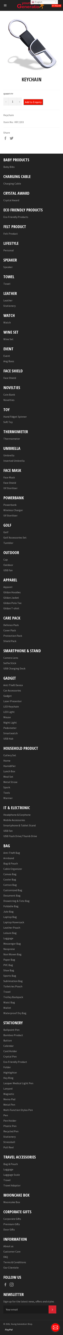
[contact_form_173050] (55, 1327)
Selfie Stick (9, 663)
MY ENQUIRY (56, 6)
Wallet (7, 1007)
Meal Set (8, 776)
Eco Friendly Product (15, 1061)
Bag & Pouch (10, 863)
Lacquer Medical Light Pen (18, 1083)
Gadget (7, 695)
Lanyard (7, 1088)
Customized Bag (12, 890)
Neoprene (9, 949)
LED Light (9, 712)
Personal (8, 250)
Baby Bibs (9, 166)
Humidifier (9, 766)
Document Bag (11, 895)
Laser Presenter (12, 701)
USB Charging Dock (14, 668)
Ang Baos (8, 361)
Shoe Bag (8, 970)
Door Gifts (9, 1229)
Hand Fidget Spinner (15, 416)
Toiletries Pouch (12, 986)
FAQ (5, 1257)
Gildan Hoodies (12, 592)
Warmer (8, 798)
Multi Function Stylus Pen (18, 1110)
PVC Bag (8, 965)
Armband (8, 858)
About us (8, 1246)
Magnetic (8, 1094)
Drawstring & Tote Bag (16, 901)
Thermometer (11, 438)
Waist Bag (9, 1002)
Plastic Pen (9, 1126)
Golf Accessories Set (15, 537)
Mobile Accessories (14, 820)
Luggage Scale (11, 1174)
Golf (5, 532)
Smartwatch (10, 733)
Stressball (9, 1142)
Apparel (7, 587)
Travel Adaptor (11, 1185)
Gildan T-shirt (11, 608)
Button (7, 1040)
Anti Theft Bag (11, 852)
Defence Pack (11, 625)
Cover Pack (9, 630)
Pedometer (9, 728)
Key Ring (8, 1078)
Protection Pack (12, 635)
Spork (6, 787)
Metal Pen (9, 1104)
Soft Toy (8, 422)
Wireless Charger (13, 510)
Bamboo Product (13, 1035)
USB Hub (8, 738)
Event (6, 356)
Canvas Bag (9, 874)
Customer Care (11, 1251)
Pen (5, 1115)
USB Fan (8, 570)
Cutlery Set (9, 755)
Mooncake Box (11, 1202)
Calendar (8, 1045)
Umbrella (8, 455)
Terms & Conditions (14, 1262)
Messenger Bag (12, 943)
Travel (7, 991)
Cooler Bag (9, 879)
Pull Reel (8, 1147)
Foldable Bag (10, 906)
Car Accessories (12, 690)
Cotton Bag (10, 884)
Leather (7, 300)
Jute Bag (8, 911)
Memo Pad (9, 1099)
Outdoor (8, 565)
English (38, 2)
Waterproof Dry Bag (14, 1013)
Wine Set (8, 339)
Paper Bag (9, 959)
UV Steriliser (10, 488)
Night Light (10, 722)
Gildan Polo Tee (12, 603)
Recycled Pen (10, 1131)
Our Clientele (11, 1267)
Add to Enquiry (33, 102)
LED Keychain (11, 706)
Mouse (7, 717)
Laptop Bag (10, 917)
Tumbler (8, 543)
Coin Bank (9, 394)
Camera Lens (10, 657)
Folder (7, 1067)
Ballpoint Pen (11, 1029)
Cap (5, 559)
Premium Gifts (11, 1224)
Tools (6, 792)
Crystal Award (11, 200)
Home (6, 760)
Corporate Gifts (12, 1218)
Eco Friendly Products (15, 217)
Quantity (8, 94)
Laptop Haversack (13, 922)
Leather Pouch (11, 927)
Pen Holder (9, 1120)
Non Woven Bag (12, 954)
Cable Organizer (12, 868)
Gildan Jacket (11, 597)
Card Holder (10, 1051)
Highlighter (10, 1072)
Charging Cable (12, 183)
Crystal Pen (10, 1056)
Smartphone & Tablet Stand (19, 825)
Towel (6, 283)
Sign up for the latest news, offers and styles (28, 1301)
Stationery (9, 305)
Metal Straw (10, 782)
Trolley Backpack (13, 997)
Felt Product (10, 233)
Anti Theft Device (13, 685)
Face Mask (9, 477)
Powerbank (9, 504)
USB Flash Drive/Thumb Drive (20, 836)
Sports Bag (9, 975)
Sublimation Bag (13, 981)
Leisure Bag (10, 933)
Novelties (8, 400)
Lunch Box (9, 771)
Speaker (8, 267)
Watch (7, 322)
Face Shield (9, 378)
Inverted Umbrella (14, 460)
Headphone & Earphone (17, 814)
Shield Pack (9, 641)
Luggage (8, 938)
